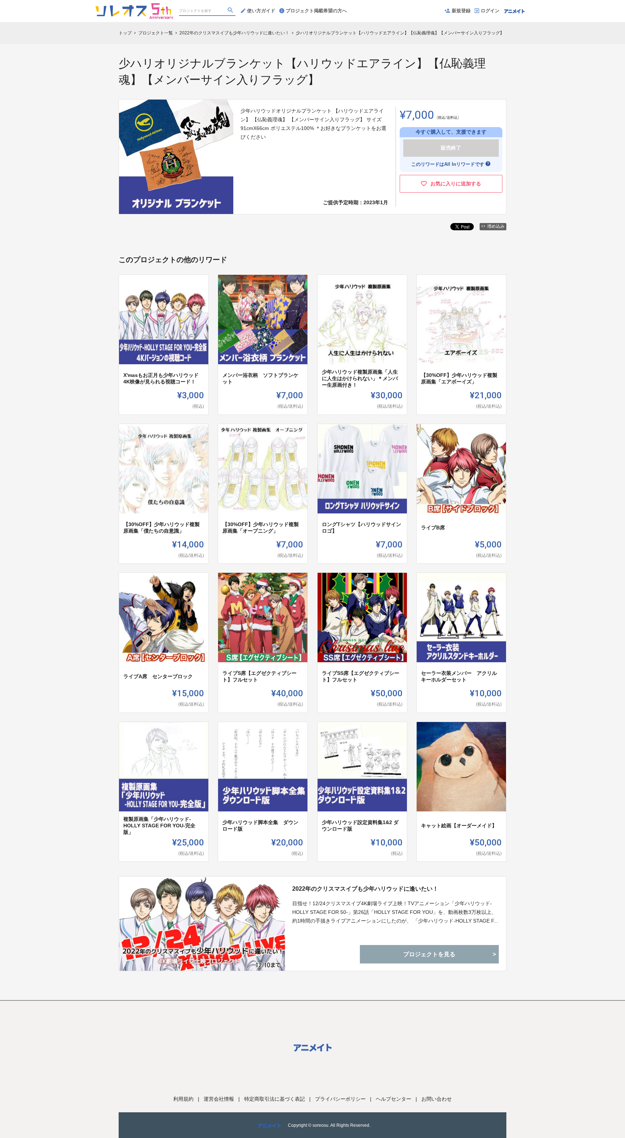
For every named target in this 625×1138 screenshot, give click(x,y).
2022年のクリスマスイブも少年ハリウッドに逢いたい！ (365, 889)
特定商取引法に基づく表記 (274, 1099)
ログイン (490, 10)
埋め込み (496, 226)
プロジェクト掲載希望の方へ (316, 10)
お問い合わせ (436, 1099)
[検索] (231, 11)
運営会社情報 (219, 1099)
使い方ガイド (261, 10)
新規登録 (461, 10)
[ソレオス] (134, 7)
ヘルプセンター (393, 1099)
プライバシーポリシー (340, 1099)
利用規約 (183, 1099)
